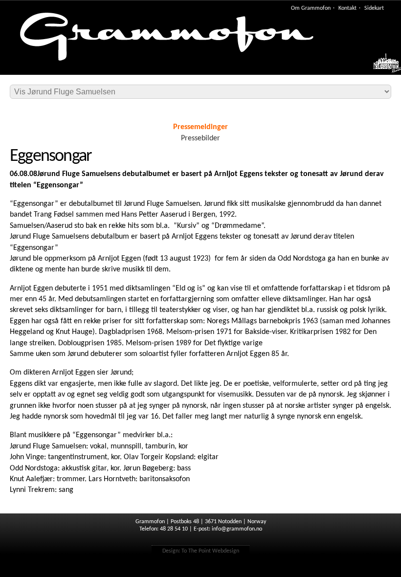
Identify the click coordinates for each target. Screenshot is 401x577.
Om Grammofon (311, 8)
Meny (382, 66)
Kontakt (347, 8)
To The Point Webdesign (210, 551)
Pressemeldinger (200, 127)
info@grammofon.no (237, 529)
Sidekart (374, 8)
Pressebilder (200, 138)
